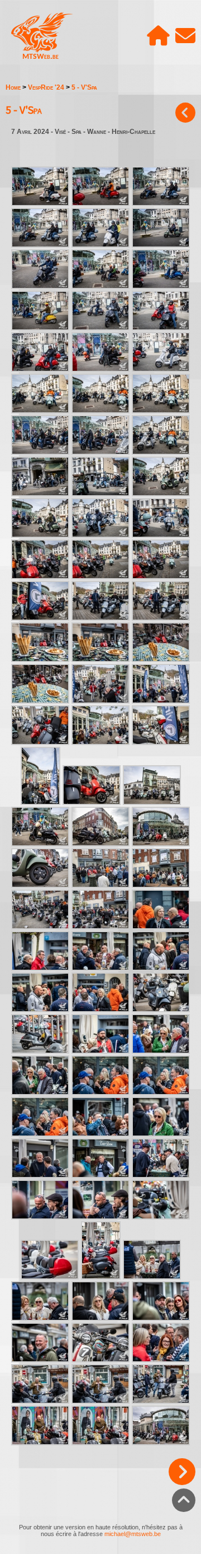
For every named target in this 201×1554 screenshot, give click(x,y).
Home (13, 87)
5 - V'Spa (84, 87)
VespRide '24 (46, 87)
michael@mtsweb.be (132, 1533)
